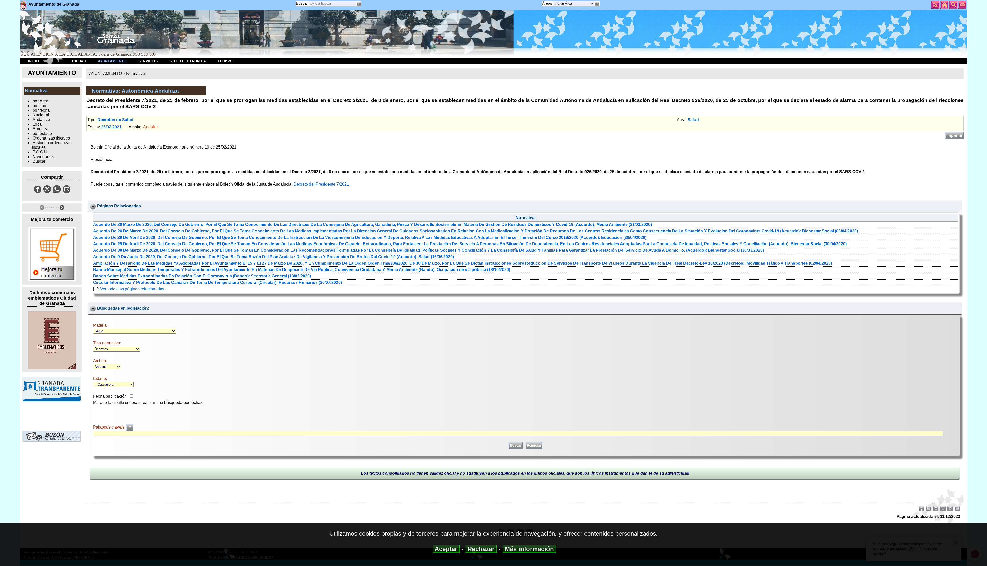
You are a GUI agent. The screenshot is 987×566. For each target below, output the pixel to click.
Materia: (100, 325)
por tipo (39, 105)
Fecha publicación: (110, 396)
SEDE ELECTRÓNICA (187, 61)
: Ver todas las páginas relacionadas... (132, 289)
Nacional (41, 115)
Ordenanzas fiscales (51, 138)
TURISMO (226, 61)
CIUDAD (79, 61)
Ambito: (100, 361)
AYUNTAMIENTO (112, 61)
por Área (40, 101)
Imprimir (954, 135)
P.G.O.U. (40, 152)
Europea (40, 129)
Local (38, 124)
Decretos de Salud (115, 120)
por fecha (41, 110)
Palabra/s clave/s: (109, 427)
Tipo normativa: (107, 343)
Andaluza (41, 119)
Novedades (43, 156)
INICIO (33, 61)
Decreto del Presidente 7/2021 (321, 184)
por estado (42, 133)
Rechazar (481, 548)
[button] (596, 4)
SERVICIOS (148, 61)
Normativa (135, 73)
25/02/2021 (111, 127)
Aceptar (446, 548)
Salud (693, 120)
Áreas (547, 3)
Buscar (302, 3)
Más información (529, 548)
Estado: (100, 378)
